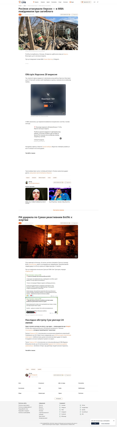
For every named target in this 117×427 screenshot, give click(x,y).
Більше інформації (105, 423)
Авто (20, 383)
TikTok (83, 405)
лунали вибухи (46, 146)
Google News (85, 407)
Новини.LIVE (29, 271)
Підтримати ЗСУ (86, 2)
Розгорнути (58, 398)
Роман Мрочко (48, 59)
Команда (41, 414)
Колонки (65, 2)
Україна (36, 2)
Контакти (41, 409)
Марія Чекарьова (33, 375)
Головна (20, 5)
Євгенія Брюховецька (34, 183)
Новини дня (42, 393)
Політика (80, 393)
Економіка (54, 2)
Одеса (60, 393)
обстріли (34, 177)
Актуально (41, 383)
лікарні (68, 326)
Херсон (66, 54)
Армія (48, 2)
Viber (62, 409)
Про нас (41, 405)
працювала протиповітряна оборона (40, 173)
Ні (50, 105)
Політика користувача (24, 405)
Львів (59, 388)
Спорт (59, 2)
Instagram (63, 412)
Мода (20, 393)
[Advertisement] (47, 67)
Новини (43, 2)
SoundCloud (85, 412)
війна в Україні (42, 177)
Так (46, 105)
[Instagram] (29, 377)
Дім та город (61, 383)
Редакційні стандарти (24, 410)
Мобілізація (81, 388)
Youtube (63, 405)
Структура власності (44, 412)
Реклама (41, 410)
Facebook (63, 414)
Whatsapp (63, 416)
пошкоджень (29, 330)
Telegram (63, 407)
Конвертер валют (43, 418)
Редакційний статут (23, 409)
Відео (72, 2)
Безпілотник (32, 264)
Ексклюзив (21, 388)
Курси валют (42, 416)
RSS (83, 414)
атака (49, 177)
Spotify (83, 409)
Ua (94, 2)
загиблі (54, 177)
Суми (27, 369)
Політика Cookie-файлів (24, 412)
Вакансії (41, 407)
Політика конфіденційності (25, 407)
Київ (40, 388)
